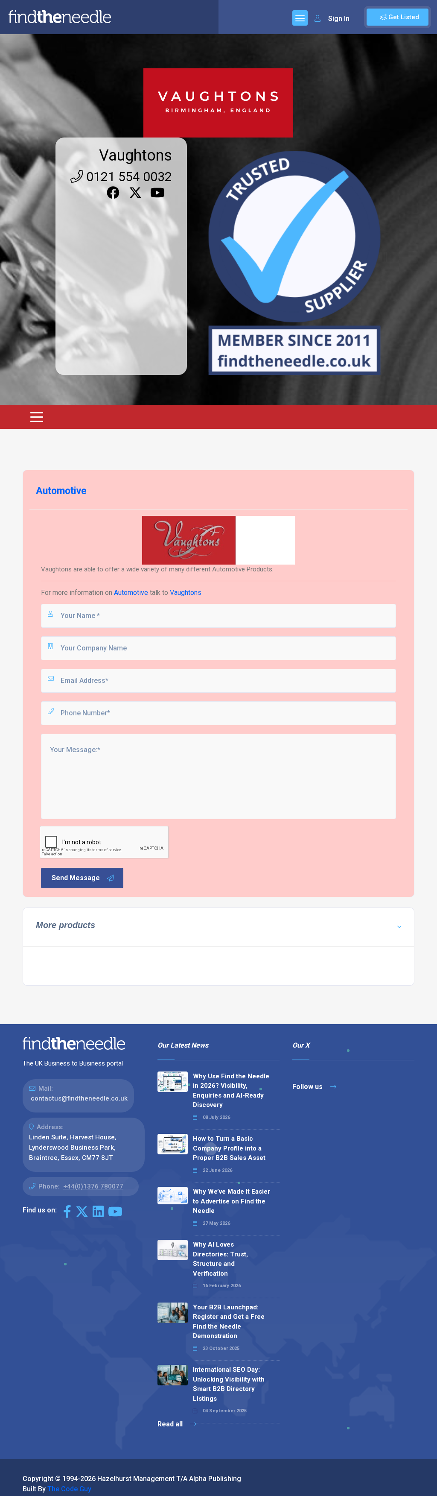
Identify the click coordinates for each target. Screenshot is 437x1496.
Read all (170, 1424)
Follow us (308, 1087)
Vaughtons (135, 155)
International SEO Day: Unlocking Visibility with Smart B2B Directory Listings (229, 1384)
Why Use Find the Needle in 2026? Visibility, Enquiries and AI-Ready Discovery (231, 1090)
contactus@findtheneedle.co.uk (79, 1098)
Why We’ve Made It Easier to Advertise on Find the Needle (231, 1201)
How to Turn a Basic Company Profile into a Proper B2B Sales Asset (229, 1148)
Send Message (76, 878)
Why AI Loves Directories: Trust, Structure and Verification (220, 1259)
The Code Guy (69, 1489)
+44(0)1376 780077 (93, 1186)
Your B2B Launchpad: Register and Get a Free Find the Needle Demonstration (229, 1321)
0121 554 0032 (127, 176)
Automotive (132, 592)
